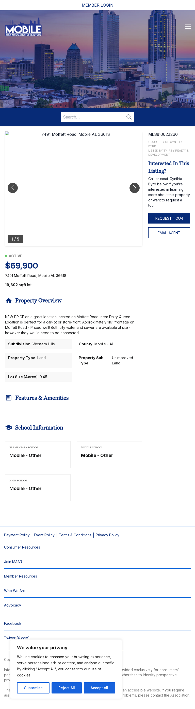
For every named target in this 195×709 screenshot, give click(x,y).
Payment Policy (17, 535)
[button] (134, 188)
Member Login (97, 5)
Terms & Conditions (75, 535)
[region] (66, 669)
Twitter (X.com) (17, 638)
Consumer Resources (22, 547)
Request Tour (169, 218)
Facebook (12, 623)
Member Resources (20, 576)
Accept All (99, 688)
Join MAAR (13, 561)
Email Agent (169, 233)
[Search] (129, 117)
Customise (33, 688)
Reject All (66, 688)
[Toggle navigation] (188, 26)
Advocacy (12, 605)
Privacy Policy (107, 535)
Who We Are (14, 590)
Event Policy (44, 535)
